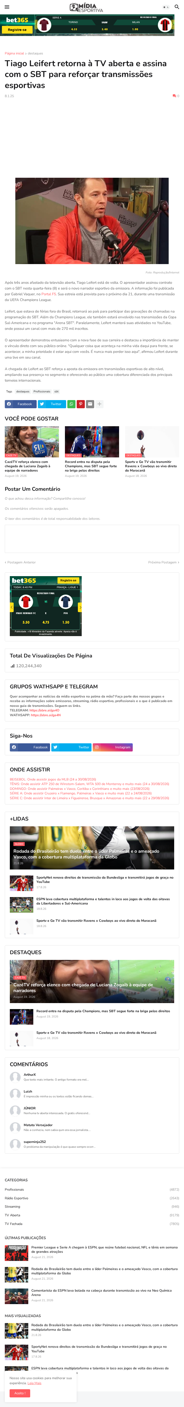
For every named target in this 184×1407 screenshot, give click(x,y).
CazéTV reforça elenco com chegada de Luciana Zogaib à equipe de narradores (27, 466)
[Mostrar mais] (99, 404)
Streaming (92, 1206)
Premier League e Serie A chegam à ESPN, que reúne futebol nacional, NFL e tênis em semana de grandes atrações (104, 1249)
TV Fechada (92, 1224)
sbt (56, 391)
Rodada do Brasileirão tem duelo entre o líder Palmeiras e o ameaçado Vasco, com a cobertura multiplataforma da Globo (104, 1271)
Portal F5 (48, 294)
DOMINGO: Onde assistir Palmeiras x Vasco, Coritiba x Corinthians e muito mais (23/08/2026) (80, 788)
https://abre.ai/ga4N (46, 715)
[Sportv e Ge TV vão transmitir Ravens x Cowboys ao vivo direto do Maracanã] (21, 926)
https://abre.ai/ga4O (44, 710)
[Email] (90, 404)
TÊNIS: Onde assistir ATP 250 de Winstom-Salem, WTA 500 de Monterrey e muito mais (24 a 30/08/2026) (89, 784)
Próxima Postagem (162, 562)
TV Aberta (92, 1215)
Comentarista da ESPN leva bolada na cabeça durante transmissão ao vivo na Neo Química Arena (101, 1293)
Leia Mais (34, 1383)
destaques (35, 54)
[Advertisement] (92, 138)
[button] (6, 7)
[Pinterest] (81, 404)
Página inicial (14, 54)
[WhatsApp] (71, 404)
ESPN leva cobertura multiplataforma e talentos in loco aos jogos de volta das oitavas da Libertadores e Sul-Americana (103, 901)
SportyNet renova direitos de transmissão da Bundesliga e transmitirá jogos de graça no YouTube (104, 879)
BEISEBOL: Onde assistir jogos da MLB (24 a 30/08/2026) (53, 779)
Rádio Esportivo (92, 1198)
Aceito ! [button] (19, 1393)
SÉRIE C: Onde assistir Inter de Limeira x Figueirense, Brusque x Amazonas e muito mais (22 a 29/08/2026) (89, 798)
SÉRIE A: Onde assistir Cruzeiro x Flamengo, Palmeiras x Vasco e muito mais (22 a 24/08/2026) (81, 793)
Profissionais (42, 391)
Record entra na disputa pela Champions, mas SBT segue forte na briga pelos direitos (91, 466)
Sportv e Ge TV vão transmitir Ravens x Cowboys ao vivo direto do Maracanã (151, 466)
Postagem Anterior (21, 562)
